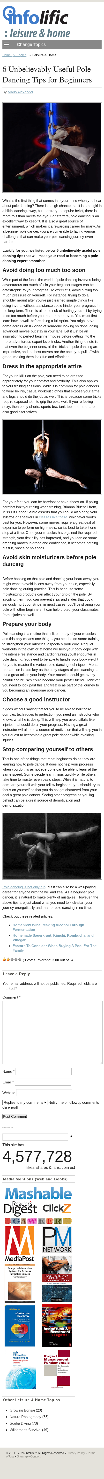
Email (8, 1082)
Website (8, 1093)
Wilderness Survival (25, 1430)
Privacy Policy (76, 1453)
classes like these (53, 517)
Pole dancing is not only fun (23, 887)
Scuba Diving (20, 1423)
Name (8, 1071)
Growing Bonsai (22, 1410)
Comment (11, 997)
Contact (35, 1456)
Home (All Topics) (14, 55)
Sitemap (22, 1456)
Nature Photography (25, 1417)
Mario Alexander (20, 92)
